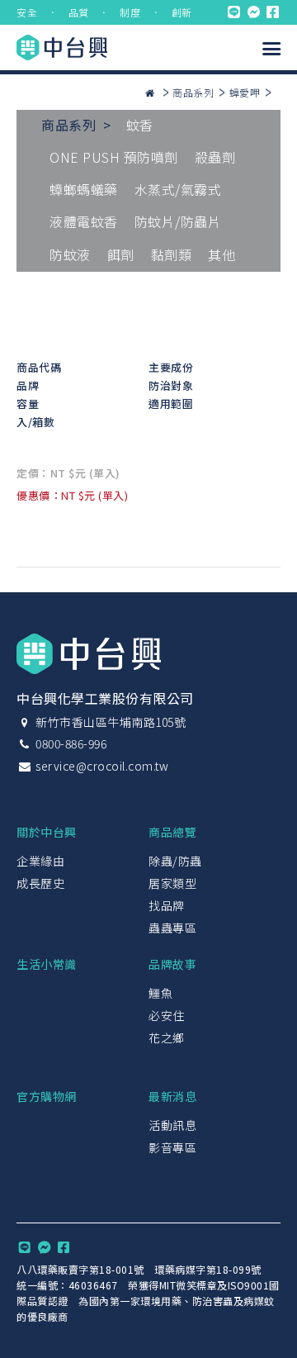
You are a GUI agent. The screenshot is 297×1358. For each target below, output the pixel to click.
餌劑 (120, 254)
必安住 (166, 1015)
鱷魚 (160, 993)
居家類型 (172, 883)
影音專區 (172, 1147)
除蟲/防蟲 (175, 860)
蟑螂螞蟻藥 (84, 189)
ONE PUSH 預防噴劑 (114, 157)
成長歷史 (40, 883)
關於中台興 (46, 832)
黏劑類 (171, 254)
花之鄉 (166, 1037)
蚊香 (139, 125)
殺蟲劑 (215, 157)
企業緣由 (40, 860)
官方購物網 (46, 1096)
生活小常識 (46, 964)
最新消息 (172, 1096)
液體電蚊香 (84, 221)
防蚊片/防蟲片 (178, 221)
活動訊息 (172, 1125)
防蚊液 (70, 254)
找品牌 (166, 905)
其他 (221, 254)
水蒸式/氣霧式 (178, 189)
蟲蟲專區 (172, 927)
